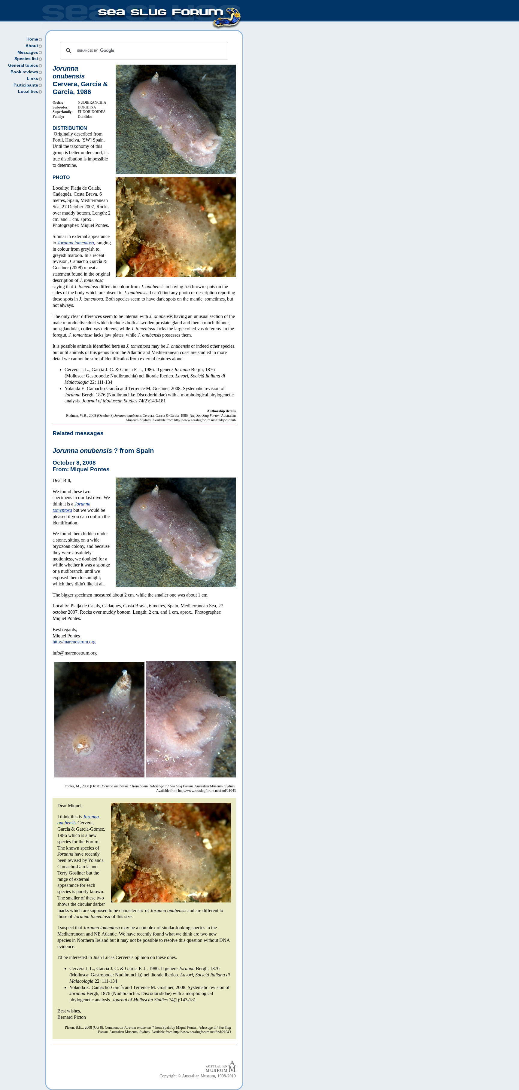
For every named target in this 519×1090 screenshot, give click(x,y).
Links (32, 78)
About (32, 46)
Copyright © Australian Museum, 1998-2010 (197, 1076)
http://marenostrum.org (74, 641)
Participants (26, 85)
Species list (26, 58)
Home (32, 39)
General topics (23, 65)
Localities (28, 91)
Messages (27, 52)
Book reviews (24, 72)
